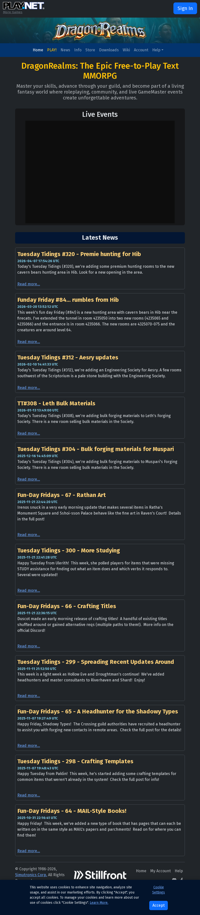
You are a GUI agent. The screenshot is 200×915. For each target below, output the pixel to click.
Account (141, 50)
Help (156, 50)
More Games (12, 12)
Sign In (185, 8)
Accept (158, 905)
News (65, 50)
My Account (160, 871)
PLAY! (52, 50)
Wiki (126, 50)
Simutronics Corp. (31, 874)
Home (38, 50)
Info (77, 50)
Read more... (28, 284)
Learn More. (99, 903)
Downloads (109, 50)
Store (90, 50)
